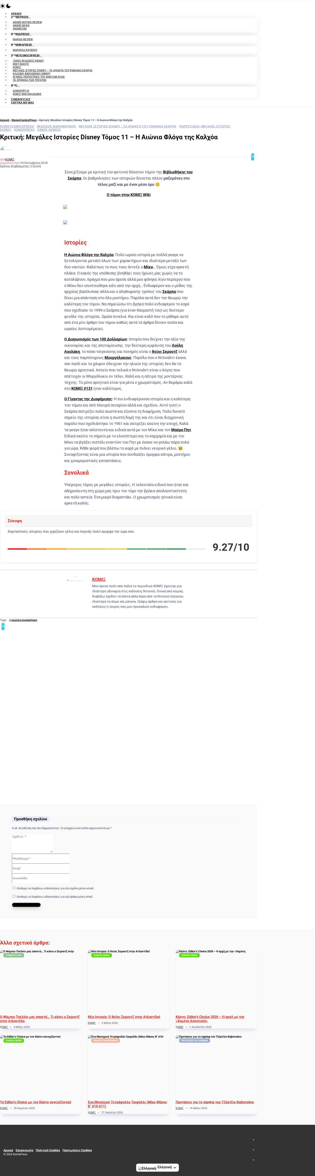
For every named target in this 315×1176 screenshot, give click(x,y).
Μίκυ (148, 267)
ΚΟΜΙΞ (9, 159)
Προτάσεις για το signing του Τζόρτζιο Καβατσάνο (215, 1102)
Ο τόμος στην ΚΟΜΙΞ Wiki (129, 194)
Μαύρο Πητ (181, 430)
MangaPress (20, 34)
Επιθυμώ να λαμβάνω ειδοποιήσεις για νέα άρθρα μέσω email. (55, 896)
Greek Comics (49, 129)
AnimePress (19, 16)
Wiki (14, 85)
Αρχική (4, 120)
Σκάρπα (169, 291)
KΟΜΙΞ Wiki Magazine (27, 94)
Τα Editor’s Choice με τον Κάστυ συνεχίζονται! (35, 1102)
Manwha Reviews (25, 50)
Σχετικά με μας (22, 102)
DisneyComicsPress (25, 55)
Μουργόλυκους (118, 357)
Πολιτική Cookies (48, 1150)
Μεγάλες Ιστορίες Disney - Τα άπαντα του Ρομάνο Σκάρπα (127, 126)
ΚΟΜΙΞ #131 (82, 388)
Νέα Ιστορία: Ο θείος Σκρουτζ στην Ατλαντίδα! (124, 1017)
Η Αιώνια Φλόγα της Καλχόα (88, 254)
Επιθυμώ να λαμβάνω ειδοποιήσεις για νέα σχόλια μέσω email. (55, 888)
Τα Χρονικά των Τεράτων (29, 80)
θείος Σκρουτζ (164, 351)
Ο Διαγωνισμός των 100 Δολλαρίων (95, 339)
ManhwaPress (21, 44)
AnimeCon (20, 28)
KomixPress (24, 129)
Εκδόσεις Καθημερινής (56, 126)
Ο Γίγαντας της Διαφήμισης (88, 399)
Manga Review (23, 39)
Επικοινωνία (24, 1150)
